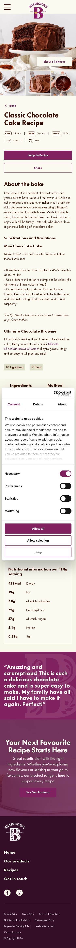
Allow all (38, 528)
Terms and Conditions (49, 914)
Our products (17, 861)
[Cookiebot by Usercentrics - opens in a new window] (54, 393)
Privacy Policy (10, 914)
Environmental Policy (44, 920)
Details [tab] (38, 404)
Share (38, 168)
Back (12, 105)
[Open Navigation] (7, 7)
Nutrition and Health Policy (17, 920)
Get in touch (15, 878)
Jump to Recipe (38, 155)
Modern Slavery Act (44, 926)
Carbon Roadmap (12, 932)
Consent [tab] (14, 404)
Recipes (11, 869)
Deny (38, 552)
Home (9, 852)
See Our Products (38, 792)
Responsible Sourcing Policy (17, 926)
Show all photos (54, 61)
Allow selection (38, 540)
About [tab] (62, 404)
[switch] (65, 486)
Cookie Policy (28, 914)
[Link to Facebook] (7, 893)
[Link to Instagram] (19, 893)
